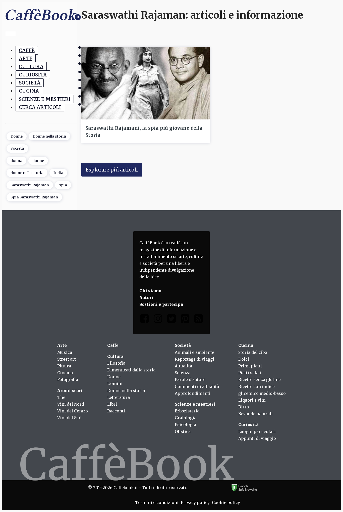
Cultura (31, 66)
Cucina (29, 91)
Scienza (182, 372)
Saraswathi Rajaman (30, 185)
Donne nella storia (49, 136)
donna (16, 160)
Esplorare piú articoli (112, 170)
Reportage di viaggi (194, 359)
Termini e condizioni (157, 502)
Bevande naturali (255, 413)
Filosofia (116, 363)
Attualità (183, 365)
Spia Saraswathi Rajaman (34, 197)
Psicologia (185, 424)
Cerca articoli (40, 107)
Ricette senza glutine (259, 379)
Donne (17, 136)
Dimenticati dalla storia (131, 369)
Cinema (65, 372)
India (58, 172)
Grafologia (185, 417)
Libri (112, 404)
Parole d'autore (190, 379)
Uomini (115, 383)
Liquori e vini (252, 400)
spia (63, 185)
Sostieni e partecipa (161, 304)
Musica (64, 352)
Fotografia (67, 379)
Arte (25, 58)
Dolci (243, 359)
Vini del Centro (72, 410)
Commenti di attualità (197, 386)
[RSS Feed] (199, 320)
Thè (61, 397)
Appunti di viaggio (257, 438)
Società (29, 83)
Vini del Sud (69, 417)
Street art (66, 359)
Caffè (27, 50)
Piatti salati (249, 372)
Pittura (64, 365)
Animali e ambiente (194, 352)
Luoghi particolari (257, 431)
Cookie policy (226, 502)
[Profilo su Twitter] (171, 320)
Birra (243, 406)
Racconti (116, 410)
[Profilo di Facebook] (144, 320)
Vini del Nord (70, 404)
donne (38, 160)
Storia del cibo (252, 352)
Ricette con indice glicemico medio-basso (262, 390)
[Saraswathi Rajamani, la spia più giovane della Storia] (145, 83)
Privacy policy (195, 502)
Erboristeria (187, 410)
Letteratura (118, 397)
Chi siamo (150, 290)
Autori (146, 297)
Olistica (183, 431)
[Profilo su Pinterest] (185, 320)
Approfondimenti (192, 393)
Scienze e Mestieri (45, 99)
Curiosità (33, 75)
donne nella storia (27, 172)
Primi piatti (250, 365)
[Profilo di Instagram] (158, 320)
